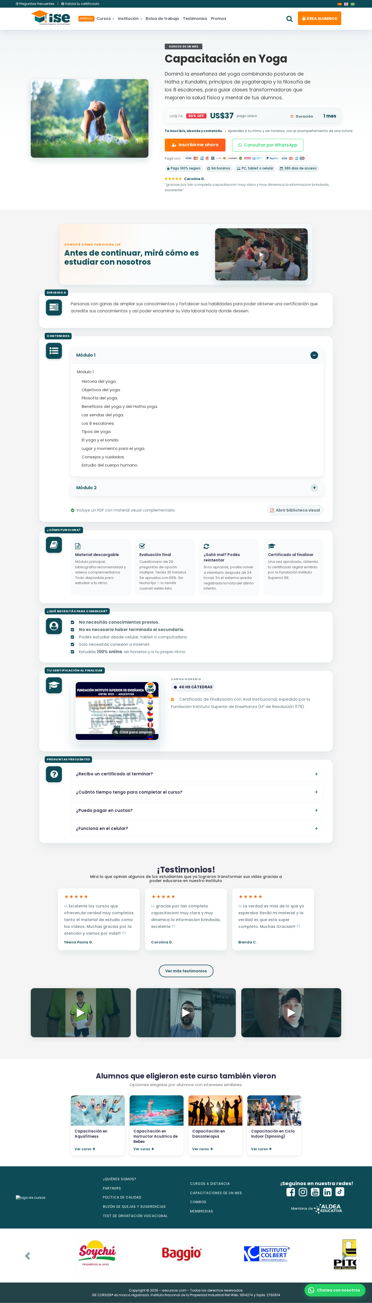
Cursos (103, 18)
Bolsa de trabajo (162, 18)
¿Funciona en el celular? (102, 828)
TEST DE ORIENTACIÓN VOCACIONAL (135, 1216)
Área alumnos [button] (321, 18)
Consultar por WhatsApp (270, 145)
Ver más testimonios (186, 971)
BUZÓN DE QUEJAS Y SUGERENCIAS (134, 1206)
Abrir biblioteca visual (298, 510)
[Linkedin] (327, 1192)
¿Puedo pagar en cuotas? (104, 810)
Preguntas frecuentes (37, 3)
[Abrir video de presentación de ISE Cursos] (261, 254)
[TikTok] (340, 1192)
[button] (334, 1290)
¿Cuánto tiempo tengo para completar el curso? (129, 792)
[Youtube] (315, 1192)
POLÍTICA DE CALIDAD (122, 1197)
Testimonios (195, 18)
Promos (218, 18)
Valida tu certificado (81, 3)
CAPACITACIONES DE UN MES (216, 1193)
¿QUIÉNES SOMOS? (119, 1179)
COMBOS (198, 1202)
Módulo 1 (86, 355)
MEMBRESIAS (201, 1211)
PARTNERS (112, 1188)
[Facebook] (290, 1192)
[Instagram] (303, 1192)
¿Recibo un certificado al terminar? (114, 774)
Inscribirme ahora (198, 145)
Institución (128, 18)
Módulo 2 (86, 488)
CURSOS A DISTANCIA (210, 1183)
